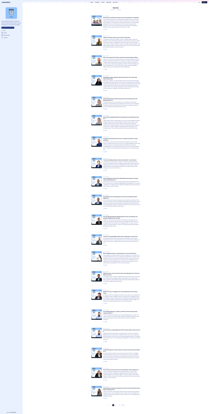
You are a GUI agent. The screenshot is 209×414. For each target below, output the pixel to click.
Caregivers (97, 2)
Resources (115, 2)
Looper (91, 2)
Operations (108, 2)
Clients (103, 2)
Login (199, 2)
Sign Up (204, 2)
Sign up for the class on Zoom (8, 27)
